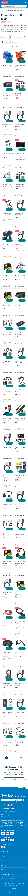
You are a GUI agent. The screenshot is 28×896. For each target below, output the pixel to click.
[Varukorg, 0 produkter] (22, 2)
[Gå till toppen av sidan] (24, 789)
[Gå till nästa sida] (25, 757)
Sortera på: (8, 42)
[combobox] (14, 6)
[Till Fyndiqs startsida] (4, 2)
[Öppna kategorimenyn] (25, 2)
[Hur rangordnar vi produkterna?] (2, 42)
